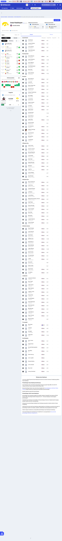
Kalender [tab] (15, 37)
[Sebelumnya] (8, 1)
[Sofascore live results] (5, 5)
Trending (4, 1)
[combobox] (17, 35)
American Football (35, 8)
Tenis (28, 8)
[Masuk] (60, 5)
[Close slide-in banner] (3, 531)
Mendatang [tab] (11, 40)
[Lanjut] (61, 1)
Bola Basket (20, 8)
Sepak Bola (5, 8)
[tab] (31, 34)
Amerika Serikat (10, 16)
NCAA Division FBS (17, 16)
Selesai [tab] (4, 40)
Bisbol (13, 8)
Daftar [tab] (6, 37)
